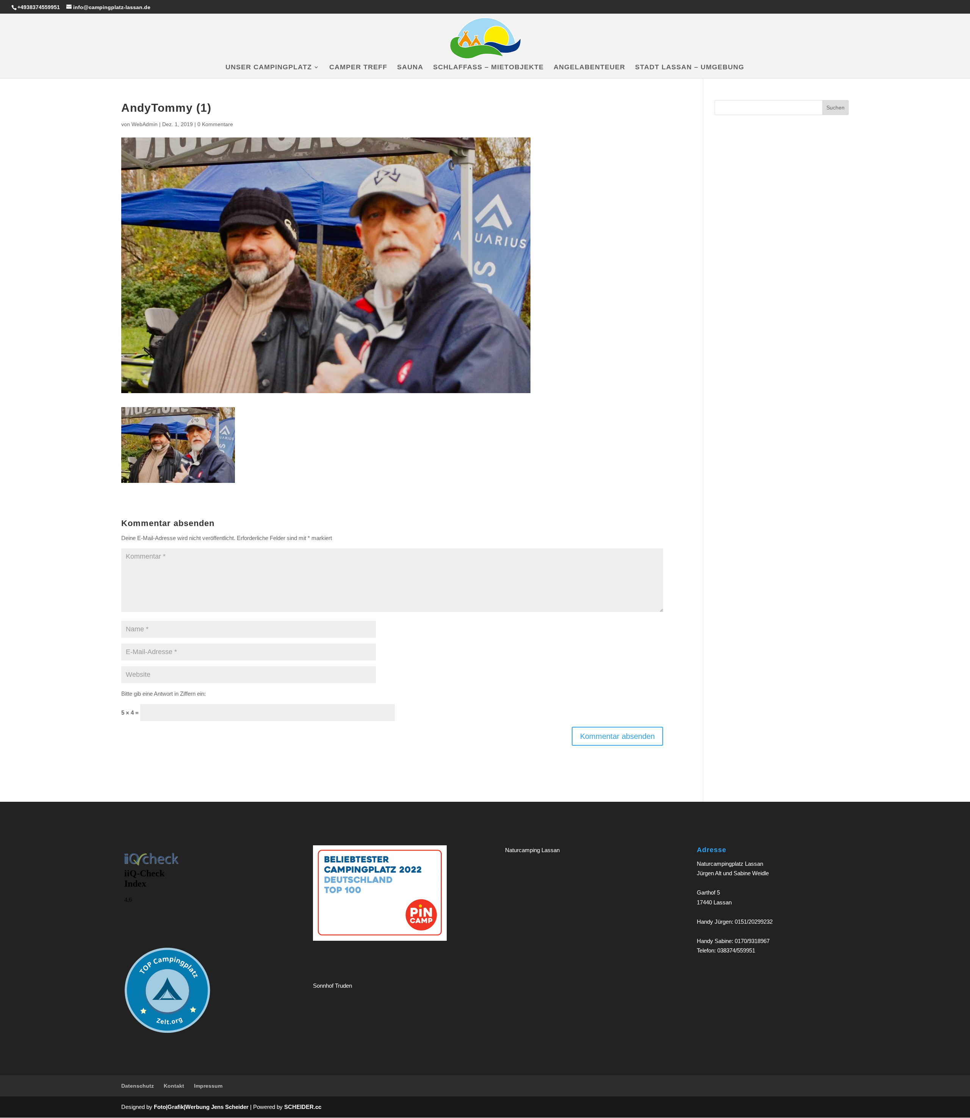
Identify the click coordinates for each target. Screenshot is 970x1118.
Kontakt (174, 1086)
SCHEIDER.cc (302, 1107)
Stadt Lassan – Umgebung (689, 67)
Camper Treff (358, 67)
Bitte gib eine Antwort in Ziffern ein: (163, 693)
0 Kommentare (215, 124)
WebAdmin (144, 124)
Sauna (410, 67)
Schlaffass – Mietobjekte (488, 67)
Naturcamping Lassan (532, 850)
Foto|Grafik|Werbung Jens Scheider (201, 1107)
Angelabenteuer (589, 67)
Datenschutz (137, 1086)
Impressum (208, 1086)
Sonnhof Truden (332, 985)
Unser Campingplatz (268, 67)
